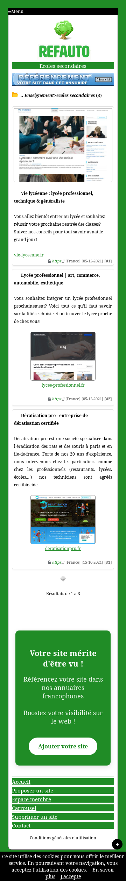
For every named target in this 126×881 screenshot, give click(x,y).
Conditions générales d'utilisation (63, 838)
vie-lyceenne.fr (29, 255)
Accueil (21, 781)
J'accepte (71, 876)
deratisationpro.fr (63, 548)
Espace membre (31, 799)
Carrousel (24, 807)
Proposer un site (32, 790)
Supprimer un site (34, 816)
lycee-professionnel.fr (63, 385)
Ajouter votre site (63, 746)
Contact (21, 825)
